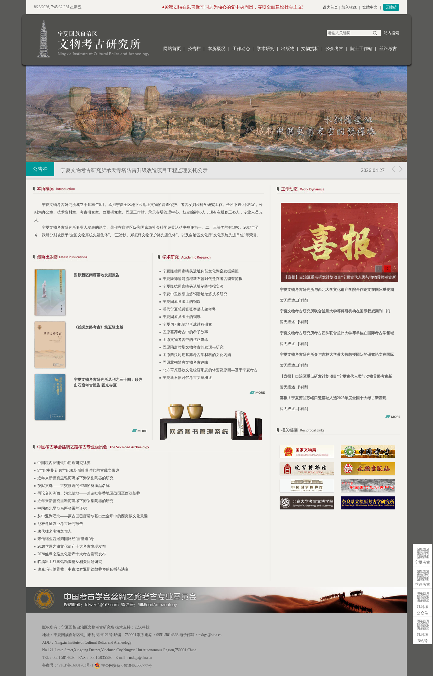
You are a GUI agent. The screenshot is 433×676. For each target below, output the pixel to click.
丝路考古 (388, 48)
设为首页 (330, 7)
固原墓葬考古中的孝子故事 (185, 332)
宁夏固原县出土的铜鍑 (182, 301)
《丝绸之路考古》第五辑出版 (98, 327)
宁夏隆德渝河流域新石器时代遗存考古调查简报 (202, 279)
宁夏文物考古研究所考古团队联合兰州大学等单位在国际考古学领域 (337, 333)
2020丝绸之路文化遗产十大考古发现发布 (71, 546)
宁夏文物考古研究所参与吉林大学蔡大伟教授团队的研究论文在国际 (337, 354)
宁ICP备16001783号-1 (75, 665)
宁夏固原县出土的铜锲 (182, 317)
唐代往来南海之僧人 (54, 531)
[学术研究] (210, 258)
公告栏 (194, 48)
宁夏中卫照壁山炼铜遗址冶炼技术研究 (195, 294)
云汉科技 (142, 627)
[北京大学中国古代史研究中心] (368, 485)
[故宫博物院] (307, 468)
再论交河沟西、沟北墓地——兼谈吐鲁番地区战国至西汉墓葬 (88, 493)
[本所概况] (148, 190)
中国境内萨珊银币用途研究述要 (64, 463)
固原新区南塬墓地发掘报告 (97, 275)
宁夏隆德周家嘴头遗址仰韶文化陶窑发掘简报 (201, 271)
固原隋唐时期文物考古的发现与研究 (193, 347)
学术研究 (266, 48)
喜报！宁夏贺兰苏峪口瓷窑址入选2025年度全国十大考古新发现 (333, 398)
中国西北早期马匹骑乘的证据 (62, 508)
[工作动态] (339, 190)
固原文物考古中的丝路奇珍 (185, 339)
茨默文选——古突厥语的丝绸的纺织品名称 (73, 485)
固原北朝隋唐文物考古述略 (185, 362)
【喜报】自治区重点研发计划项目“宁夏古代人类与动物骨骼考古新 (336, 376)
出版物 (287, 48)
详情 (303, 300)
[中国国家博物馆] (307, 485)
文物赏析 (310, 48)
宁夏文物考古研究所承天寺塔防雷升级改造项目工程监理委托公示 (134, 170)
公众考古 (334, 48)
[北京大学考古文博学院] (307, 502)
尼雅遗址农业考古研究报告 (60, 523)
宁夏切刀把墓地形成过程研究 (187, 324)
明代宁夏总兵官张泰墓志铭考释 (189, 309)
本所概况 (216, 48)
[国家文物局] (307, 451)
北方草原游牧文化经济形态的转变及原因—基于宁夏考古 (210, 370)
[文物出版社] (368, 468)
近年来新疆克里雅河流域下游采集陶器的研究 (75, 478)
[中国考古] (368, 451)
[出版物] (90, 258)
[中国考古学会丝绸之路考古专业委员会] (148, 448)
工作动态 (241, 48)
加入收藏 (349, 7)
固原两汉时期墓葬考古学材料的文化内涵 (197, 355)
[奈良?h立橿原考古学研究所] (368, 502)
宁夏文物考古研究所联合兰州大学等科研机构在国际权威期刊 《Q (335, 311)
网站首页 (172, 48)
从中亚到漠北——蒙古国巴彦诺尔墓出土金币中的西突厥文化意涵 (92, 516)
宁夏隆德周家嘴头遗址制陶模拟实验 (193, 286)
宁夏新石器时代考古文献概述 (187, 377)
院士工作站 (361, 48)
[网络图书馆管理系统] (211, 421)
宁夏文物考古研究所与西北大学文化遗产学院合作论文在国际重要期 (337, 289)
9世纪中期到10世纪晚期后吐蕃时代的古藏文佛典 (78, 470)
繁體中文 (370, 7)
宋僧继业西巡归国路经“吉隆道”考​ (65, 539)
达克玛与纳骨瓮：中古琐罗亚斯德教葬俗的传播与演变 (83, 569)
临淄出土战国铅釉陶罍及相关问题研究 (69, 561)
